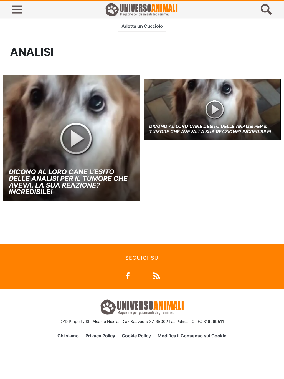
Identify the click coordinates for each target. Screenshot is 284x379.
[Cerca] (266, 9)
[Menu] (17, 9)
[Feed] (156, 275)
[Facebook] (127, 275)
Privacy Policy (100, 335)
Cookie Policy (136, 335)
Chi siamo (68, 335)
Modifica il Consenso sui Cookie (192, 335)
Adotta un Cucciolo (142, 26)
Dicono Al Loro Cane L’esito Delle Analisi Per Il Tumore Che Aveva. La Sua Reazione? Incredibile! (68, 182)
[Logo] (141, 9)
